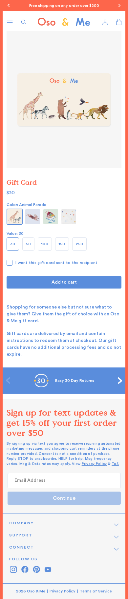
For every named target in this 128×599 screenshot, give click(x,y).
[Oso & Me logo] (64, 22)
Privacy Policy (94, 464)
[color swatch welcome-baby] (33, 217)
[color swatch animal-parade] (15, 217)
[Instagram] (13, 569)
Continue (64, 498)
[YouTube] (48, 569)
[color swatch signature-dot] (69, 217)
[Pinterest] (36, 569)
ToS (115, 464)
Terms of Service (96, 591)
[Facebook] (25, 569)
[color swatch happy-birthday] (51, 217)
